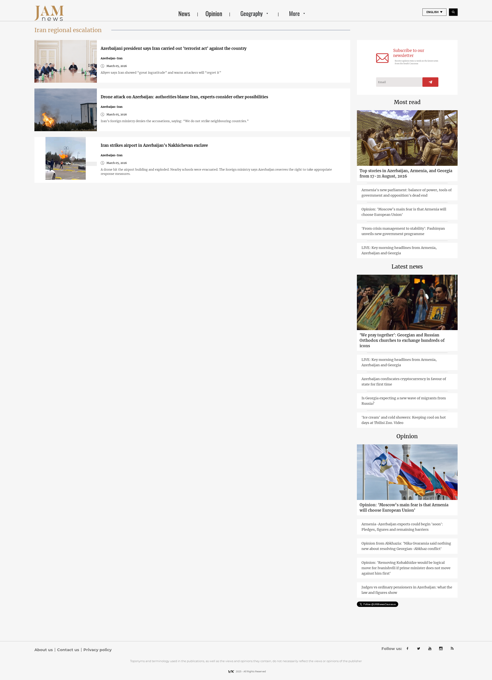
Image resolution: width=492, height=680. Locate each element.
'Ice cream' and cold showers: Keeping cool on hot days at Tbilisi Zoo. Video (404, 420)
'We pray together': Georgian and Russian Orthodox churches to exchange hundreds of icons (402, 340)
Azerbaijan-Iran (111, 58)
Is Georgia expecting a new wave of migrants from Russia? (404, 401)
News (184, 13)
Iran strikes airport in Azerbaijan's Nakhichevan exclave (154, 145)
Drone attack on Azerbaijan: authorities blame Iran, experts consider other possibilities (184, 96)
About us (43, 650)
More (294, 13)
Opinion (213, 13)
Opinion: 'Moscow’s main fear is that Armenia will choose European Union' (404, 212)
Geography (251, 13)
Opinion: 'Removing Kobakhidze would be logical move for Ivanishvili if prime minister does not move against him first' (406, 568)
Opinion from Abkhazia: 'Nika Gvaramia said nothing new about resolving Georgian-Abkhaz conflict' (406, 546)
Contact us (68, 650)
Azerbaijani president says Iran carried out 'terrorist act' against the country (173, 48)
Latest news (407, 266)
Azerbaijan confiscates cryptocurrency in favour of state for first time (404, 381)
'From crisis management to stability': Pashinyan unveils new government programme (403, 231)
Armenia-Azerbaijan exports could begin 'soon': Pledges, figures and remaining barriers (402, 527)
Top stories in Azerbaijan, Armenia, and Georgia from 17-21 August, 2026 (406, 173)
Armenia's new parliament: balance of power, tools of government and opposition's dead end (407, 193)
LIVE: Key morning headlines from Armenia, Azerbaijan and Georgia (399, 250)
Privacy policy (97, 650)
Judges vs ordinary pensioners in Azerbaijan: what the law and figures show (407, 590)
